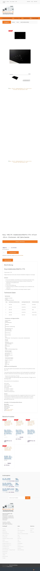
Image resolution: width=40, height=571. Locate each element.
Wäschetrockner (5, 551)
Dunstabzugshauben (5, 533)
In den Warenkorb (13, 252)
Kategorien (6, 22)
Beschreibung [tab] (8, 260)
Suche (28, 497)
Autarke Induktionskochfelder (19, 255)
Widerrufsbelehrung (21, 549)
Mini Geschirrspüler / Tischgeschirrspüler (8, 549)
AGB (16, 1)
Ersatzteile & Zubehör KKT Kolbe (7, 538)
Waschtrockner (4, 536)
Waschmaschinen (5, 556)
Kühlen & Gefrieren (5, 541)
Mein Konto (35, 1)
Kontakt (4, 2)
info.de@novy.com (9, 410)
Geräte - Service (4, 535)
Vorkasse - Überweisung (20, 241)
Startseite (4, 1)
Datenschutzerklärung (21, 530)
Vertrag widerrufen (20, 546)
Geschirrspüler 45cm (5, 546)
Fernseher (4, 528)
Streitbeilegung (20, 543)
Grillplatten (4, 530)
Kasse (32, 1)
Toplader (3, 554)
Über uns (8, 1)
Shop (18, 540)
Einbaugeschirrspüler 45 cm (6, 543)
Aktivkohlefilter (4, 532)
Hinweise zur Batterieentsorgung (23, 533)
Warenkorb (28, 1)
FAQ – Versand (12, 1)
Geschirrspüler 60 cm (5, 548)
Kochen (3, 540)
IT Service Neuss (9, 566)
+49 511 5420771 (10, 409)
